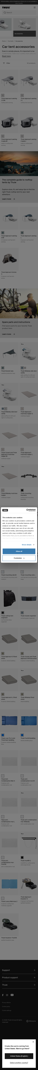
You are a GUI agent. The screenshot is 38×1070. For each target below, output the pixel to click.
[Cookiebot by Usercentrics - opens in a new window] (27, 510)
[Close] (33, 1042)
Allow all (19, 551)
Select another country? (19, 1063)
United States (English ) (19, 1056)
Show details (26, 545)
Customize (18, 558)
